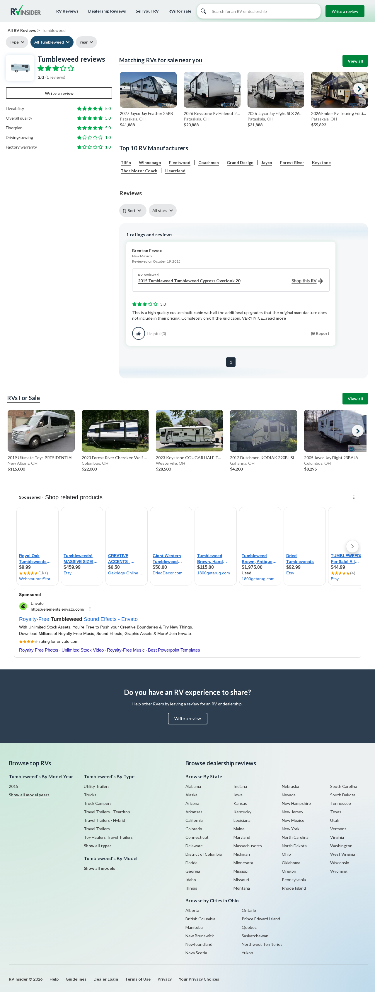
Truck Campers (98, 803)
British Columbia (200, 918)
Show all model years (29, 794)
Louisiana (241, 820)
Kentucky (242, 811)
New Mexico (293, 820)
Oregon (289, 871)
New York (290, 828)
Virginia (337, 837)
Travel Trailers (97, 828)
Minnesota (243, 862)
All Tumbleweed (49, 41)
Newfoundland (198, 944)
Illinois (191, 888)
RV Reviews (67, 10)
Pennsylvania (294, 879)
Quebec (249, 927)
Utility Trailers (97, 786)
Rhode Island (294, 888)
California (194, 820)
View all (355, 60)
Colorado (193, 828)
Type (14, 41)
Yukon (247, 952)
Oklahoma (291, 862)
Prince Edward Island (261, 918)
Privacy (165, 978)
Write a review (345, 11)
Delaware (194, 845)
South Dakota (342, 794)
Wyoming (338, 871)
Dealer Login (105, 978)
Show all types (98, 845)
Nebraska (290, 786)
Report (323, 333)
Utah (334, 820)
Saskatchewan (255, 935)
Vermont (338, 828)
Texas (335, 811)
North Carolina (295, 837)
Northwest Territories (262, 944)
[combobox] (134, 210)
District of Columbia (203, 854)
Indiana (240, 786)
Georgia (192, 871)
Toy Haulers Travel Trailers (108, 837)
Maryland (241, 837)
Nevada (289, 794)
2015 (13, 786)
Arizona (192, 803)
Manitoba (194, 927)
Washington (341, 845)
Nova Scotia (196, 952)
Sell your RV (147, 10)
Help (54, 978)
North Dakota (294, 845)
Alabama (193, 786)
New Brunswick (199, 935)
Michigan (241, 854)
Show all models (99, 868)
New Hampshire (296, 803)
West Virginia (342, 854)
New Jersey (292, 811)
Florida (191, 862)
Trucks (90, 794)
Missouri (241, 879)
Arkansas (193, 811)
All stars (159, 210)
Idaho (190, 879)
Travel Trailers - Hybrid (104, 820)
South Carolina (343, 786)
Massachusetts (247, 845)
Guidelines (76, 978)
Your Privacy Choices (199, 978)
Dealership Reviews (107, 10)
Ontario (249, 910)
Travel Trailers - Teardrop (107, 811)
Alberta (192, 910)
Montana (241, 888)
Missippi (240, 871)
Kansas (240, 803)
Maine (239, 828)
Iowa (238, 794)
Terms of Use (138, 978)
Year (83, 41)
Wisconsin (339, 862)
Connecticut (197, 837)
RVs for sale (179, 10)
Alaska (191, 794)
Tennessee (340, 803)
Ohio (286, 854)
